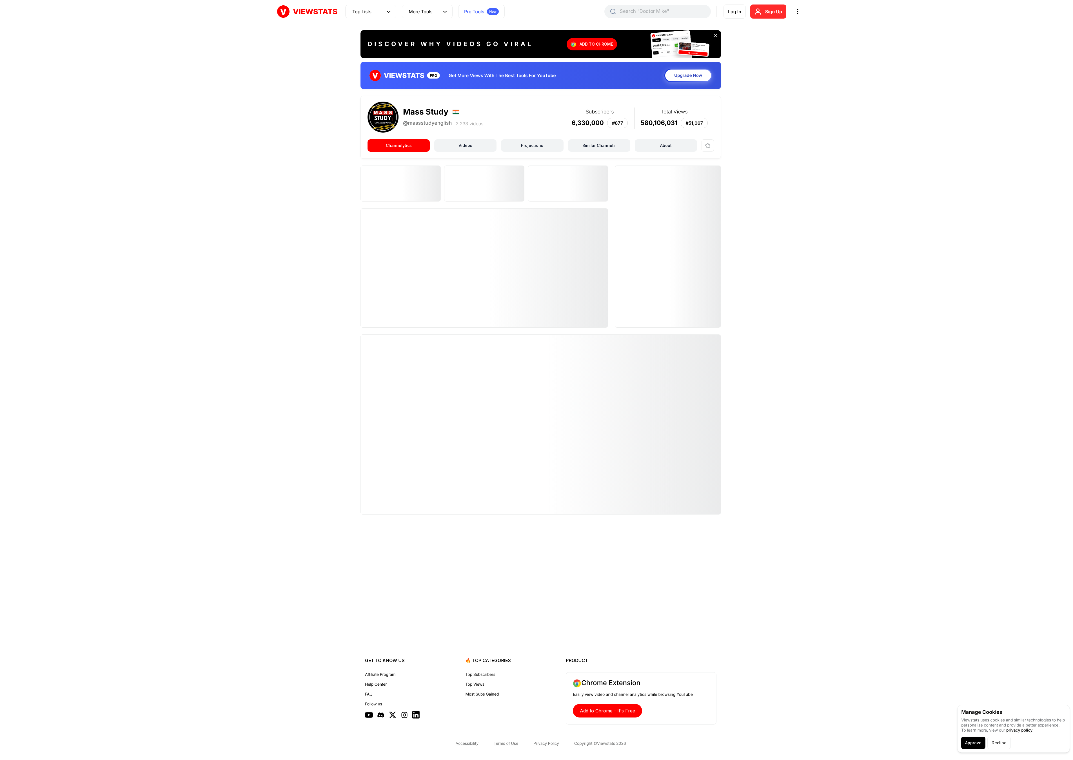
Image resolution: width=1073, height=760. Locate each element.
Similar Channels (599, 145)
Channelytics (399, 145)
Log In (734, 11)
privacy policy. (1020, 730)
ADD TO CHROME (596, 44)
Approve (973, 742)
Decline (999, 742)
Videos (465, 145)
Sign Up (773, 11)
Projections (532, 145)
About (666, 145)
